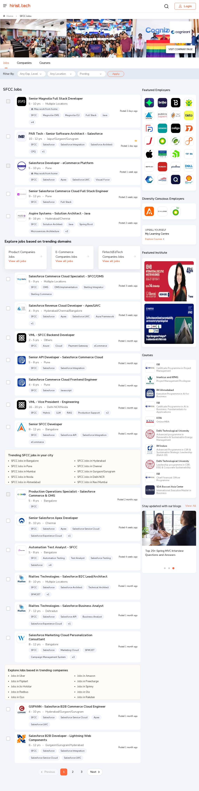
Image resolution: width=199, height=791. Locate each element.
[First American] (189, 154)
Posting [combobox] (84, 74)
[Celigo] (176, 128)
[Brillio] (162, 103)
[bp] (162, 141)
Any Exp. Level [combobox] (29, 74)
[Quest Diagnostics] (176, 141)
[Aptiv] (149, 167)
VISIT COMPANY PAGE (180, 49)
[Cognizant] (149, 179)
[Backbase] (176, 103)
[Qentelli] (176, 179)
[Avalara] (149, 211)
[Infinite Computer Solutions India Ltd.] (149, 115)
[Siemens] (162, 128)
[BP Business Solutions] (176, 211)
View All (190, 506)
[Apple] (149, 154)
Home (10, 16)
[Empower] (162, 179)
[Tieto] (189, 115)
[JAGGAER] (149, 141)
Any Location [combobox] (58, 74)
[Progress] (176, 154)
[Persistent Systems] (189, 141)
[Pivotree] (176, 167)
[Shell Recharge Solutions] (189, 179)
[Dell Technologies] (189, 167)
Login (188, 6)
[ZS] (176, 115)
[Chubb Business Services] (162, 211)
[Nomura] (162, 167)
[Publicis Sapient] (162, 115)
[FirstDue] (149, 128)
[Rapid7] (189, 128)
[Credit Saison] (162, 154)
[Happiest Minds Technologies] (189, 103)
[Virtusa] (149, 103)
